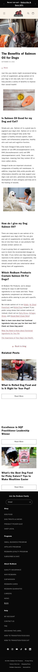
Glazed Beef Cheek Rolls (20, 316)
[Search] (28, 13)
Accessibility (26, 667)
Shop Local (9, 529)
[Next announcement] (35, 4)
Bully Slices (23, 313)
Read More (19, 396)
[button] (33, 13)
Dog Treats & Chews (13, 519)
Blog (6, 603)
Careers (8, 593)
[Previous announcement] (4, 4)
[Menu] (4, 13)
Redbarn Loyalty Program (16, 551)
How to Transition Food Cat (16, 640)
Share (6, 68)
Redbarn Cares (11, 584)
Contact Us (9, 621)
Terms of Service (14, 664)
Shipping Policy (26, 664)
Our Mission (9, 579)
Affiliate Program (12, 547)
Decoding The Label (13, 631)
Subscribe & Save (12, 556)
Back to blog (20, 347)
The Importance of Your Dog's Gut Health (18, 338)
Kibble (26, 305)
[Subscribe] (30, 502)
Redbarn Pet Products (16, 661)
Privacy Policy (29, 661)
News (6, 598)
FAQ (5, 626)
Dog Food (8, 514)
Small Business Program (15, 542)
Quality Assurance (12, 570)
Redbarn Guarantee (13, 589)
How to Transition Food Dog (17, 635)
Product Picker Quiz (13, 524)
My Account (9, 616)
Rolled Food (18, 308)
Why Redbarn (10, 574)
